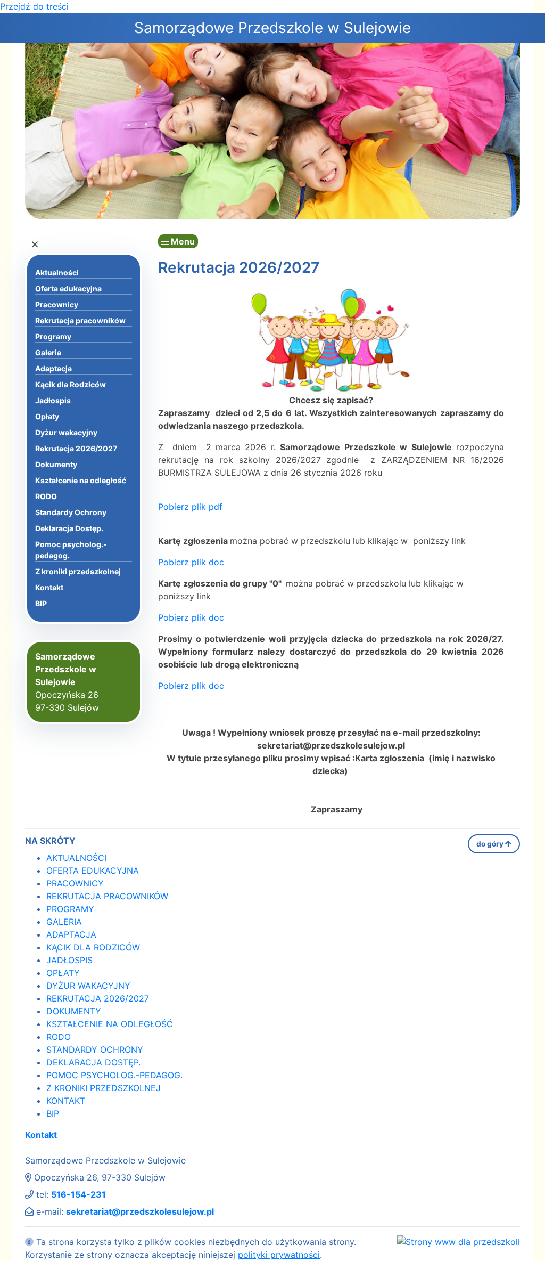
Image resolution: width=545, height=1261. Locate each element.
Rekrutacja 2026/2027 (76, 448)
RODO (46, 496)
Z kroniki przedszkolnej (78, 571)
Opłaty (47, 416)
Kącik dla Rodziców (70, 384)
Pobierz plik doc (191, 562)
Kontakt (49, 587)
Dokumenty (56, 464)
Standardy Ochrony (70, 512)
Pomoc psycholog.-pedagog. (71, 550)
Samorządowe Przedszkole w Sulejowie (272, 28)
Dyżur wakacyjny (66, 432)
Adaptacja (53, 368)
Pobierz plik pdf (190, 506)
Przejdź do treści (34, 6)
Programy (53, 336)
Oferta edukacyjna (68, 288)
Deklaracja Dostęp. (69, 528)
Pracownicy (56, 304)
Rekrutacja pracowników (80, 320)
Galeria (48, 352)
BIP (41, 603)
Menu (182, 241)
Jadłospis (53, 400)
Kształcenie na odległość (80, 480)
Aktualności (57, 272)
